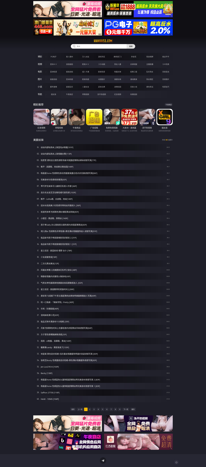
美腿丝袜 (117, 79)
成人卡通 (85, 72)
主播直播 (149, 64)
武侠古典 (101, 87)
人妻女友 (85, 87)
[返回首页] (176, 462)
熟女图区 (149, 79)
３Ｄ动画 (101, 64)
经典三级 (133, 72)
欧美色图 (85, 79)
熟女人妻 (117, 64)
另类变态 (165, 72)
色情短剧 (133, 94)
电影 (40, 71)
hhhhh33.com (103, 41)
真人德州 (69, 56)
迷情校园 (117, 87)
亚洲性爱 (53, 72)
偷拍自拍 (69, 72)
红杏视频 (117, 94)
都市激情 (53, 87)
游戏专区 (101, 56)
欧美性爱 (101, 72)
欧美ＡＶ (85, 64)
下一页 (126, 409)
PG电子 (53, 56)
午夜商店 (69, 94)
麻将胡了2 (118, 56)
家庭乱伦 (69, 87)
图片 (40, 79)
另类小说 (133, 87)
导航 (40, 94)
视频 (40, 64)
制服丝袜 (117, 72)
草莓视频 (85, 94)
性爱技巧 (165, 87)
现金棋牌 (149, 56)
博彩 (40, 56)
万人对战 (85, 56)
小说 (40, 86)
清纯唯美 (133, 79)
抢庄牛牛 (165, 56)
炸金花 (133, 56)
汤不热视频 (101, 94)
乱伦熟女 (149, 72)
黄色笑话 (149, 87)
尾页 (133, 409)
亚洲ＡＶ (53, 64)
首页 (72, 409)
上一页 (80, 409)
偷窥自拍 (53, 79)
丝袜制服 (133, 64)
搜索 (131, 46)
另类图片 (165, 79)
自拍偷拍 (69, 64)
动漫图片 (101, 79)
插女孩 (53, 94)
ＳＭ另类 (165, 64)
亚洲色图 (69, 79)
